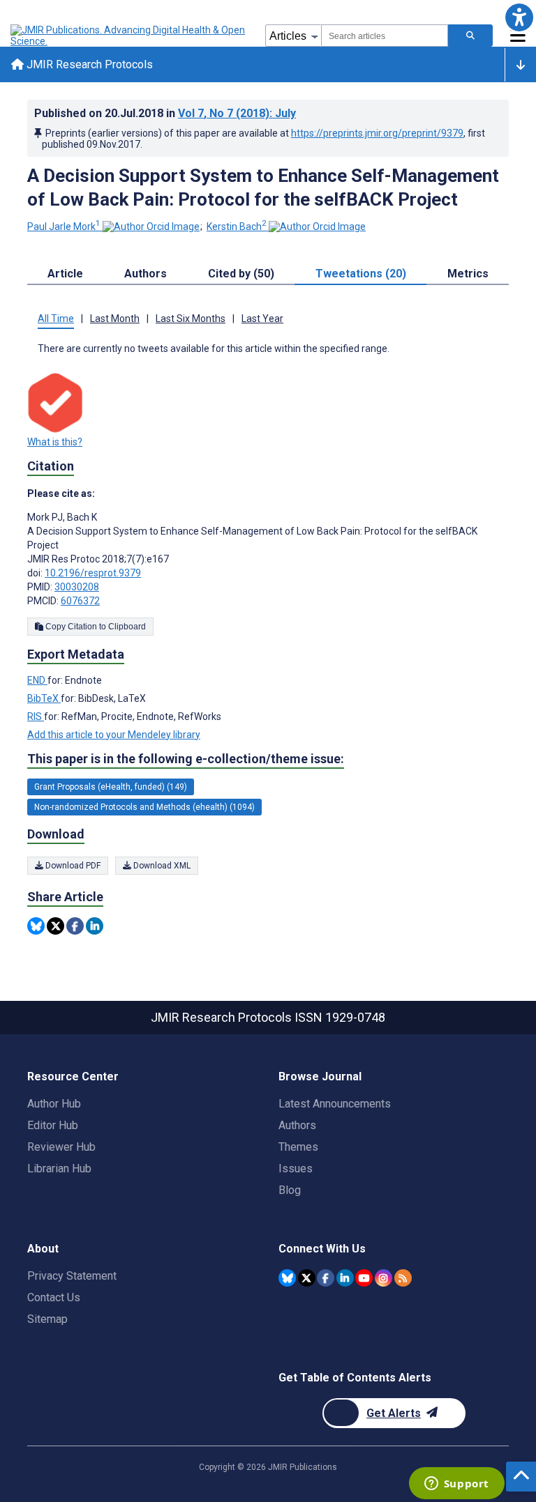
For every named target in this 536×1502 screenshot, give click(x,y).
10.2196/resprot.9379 (93, 572)
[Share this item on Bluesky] (36, 926)
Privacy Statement (72, 1275)
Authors (297, 1125)
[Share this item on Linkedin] (94, 926)
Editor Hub (52, 1125)
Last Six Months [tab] (190, 318)
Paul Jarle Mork (63, 226)
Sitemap (47, 1319)
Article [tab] (65, 273)
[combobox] (384, 35)
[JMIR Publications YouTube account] (364, 1278)
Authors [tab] (145, 273)
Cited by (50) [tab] (241, 273)
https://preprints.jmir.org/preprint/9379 (377, 133)
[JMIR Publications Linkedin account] (345, 1278)
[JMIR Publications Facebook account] (325, 1278)
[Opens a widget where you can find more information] (456, 1484)
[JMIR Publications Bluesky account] (287, 1278)
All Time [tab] (56, 318)
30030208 (76, 586)
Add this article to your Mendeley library (113, 734)
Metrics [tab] (468, 273)
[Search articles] (470, 35)
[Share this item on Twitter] (55, 926)
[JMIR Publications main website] (129, 35)
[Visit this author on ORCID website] (151, 226)
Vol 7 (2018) (237, 113)
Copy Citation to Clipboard (94, 626)
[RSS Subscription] (403, 1278)
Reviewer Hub (61, 1147)
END (37, 680)
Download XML (161, 866)
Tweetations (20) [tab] (360, 273)
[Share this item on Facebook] (75, 926)
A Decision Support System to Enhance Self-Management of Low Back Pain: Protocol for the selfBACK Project (263, 187)
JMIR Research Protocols (88, 64)
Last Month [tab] (115, 318)
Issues (295, 1168)
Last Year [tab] (262, 318)
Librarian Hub (59, 1168)
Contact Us (53, 1297)
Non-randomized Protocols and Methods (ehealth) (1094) (144, 807)
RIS (35, 716)
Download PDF (71, 866)
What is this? (54, 441)
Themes (298, 1147)
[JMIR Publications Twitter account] (306, 1278)
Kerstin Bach (237, 226)
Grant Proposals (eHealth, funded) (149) (110, 787)
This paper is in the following (185, 758)
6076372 (80, 600)
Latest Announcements (334, 1103)
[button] (519, 17)
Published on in (165, 113)
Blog (289, 1190)
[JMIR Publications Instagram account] (383, 1278)
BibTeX (44, 698)
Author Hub (54, 1103)
